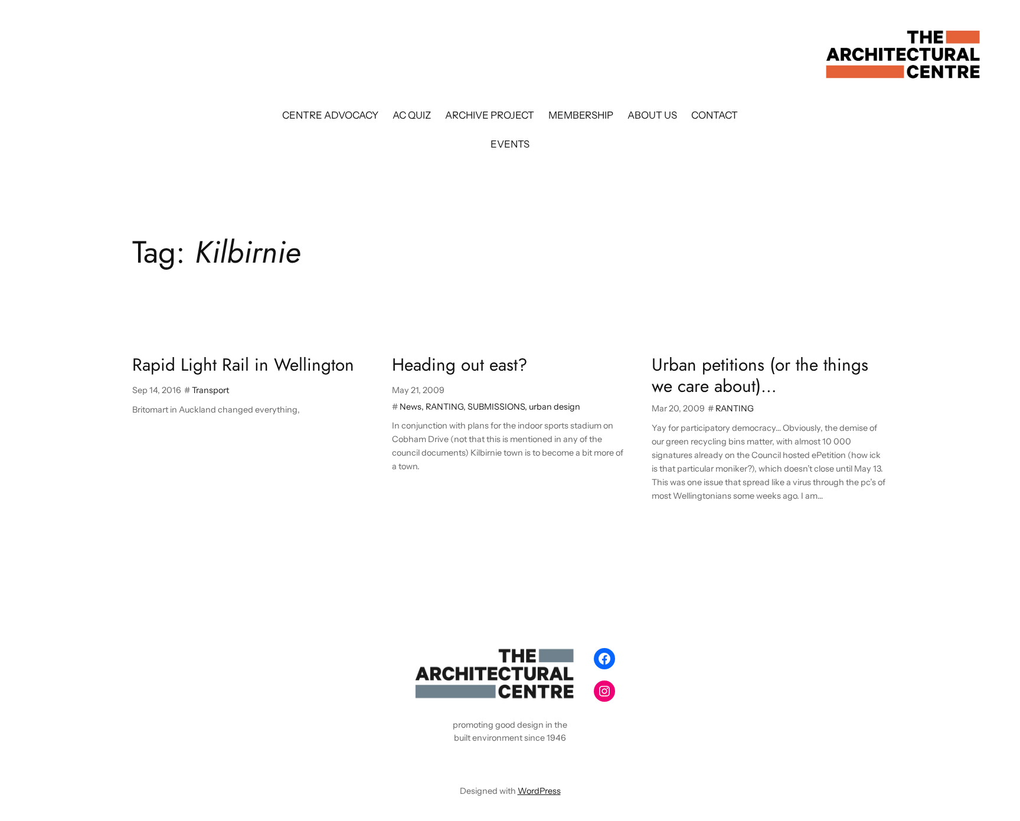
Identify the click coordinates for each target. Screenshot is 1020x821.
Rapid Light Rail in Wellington (243, 364)
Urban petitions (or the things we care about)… (760, 375)
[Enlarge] (567, 658)
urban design (554, 406)
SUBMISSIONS (496, 406)
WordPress (539, 791)
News (410, 406)
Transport (210, 390)
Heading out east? (459, 364)
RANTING (444, 406)
